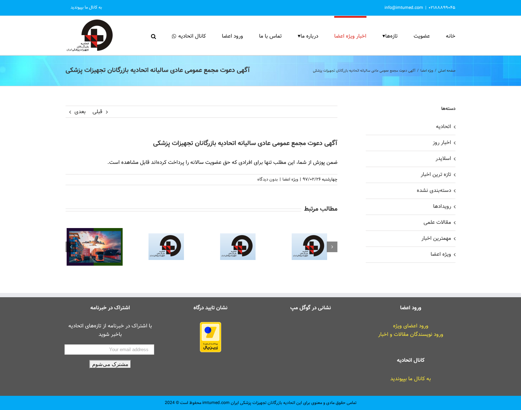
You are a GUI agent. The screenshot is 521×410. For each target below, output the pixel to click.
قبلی (97, 112)
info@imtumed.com (404, 8)
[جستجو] (153, 35)
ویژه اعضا (290, 179)
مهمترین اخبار (436, 238)
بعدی (80, 112)
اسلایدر (443, 159)
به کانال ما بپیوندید (410, 379)
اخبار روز (442, 143)
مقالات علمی (437, 222)
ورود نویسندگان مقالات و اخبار (410, 335)
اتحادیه (443, 127)
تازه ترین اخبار (436, 175)
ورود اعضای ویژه (410, 326)
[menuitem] (86, 8)
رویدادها (442, 207)
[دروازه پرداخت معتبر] (210, 326)
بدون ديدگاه (267, 179)
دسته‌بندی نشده (434, 191)
